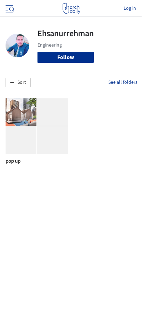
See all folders (122, 82)
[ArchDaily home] (71, 8)
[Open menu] (9, 8)
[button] (18, 83)
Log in (130, 8)
